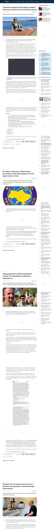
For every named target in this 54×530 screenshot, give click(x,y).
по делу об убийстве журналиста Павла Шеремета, (23, 312)
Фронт (45, 11)
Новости (13, 1)
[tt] (31, 141)
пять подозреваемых (14, 126)
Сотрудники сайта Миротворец (11, 208)
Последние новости (45, 77)
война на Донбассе (10, 456)
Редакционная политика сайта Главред (18, 139)
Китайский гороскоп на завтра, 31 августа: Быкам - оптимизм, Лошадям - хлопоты (46, 59)
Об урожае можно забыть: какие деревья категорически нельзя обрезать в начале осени (46, 69)
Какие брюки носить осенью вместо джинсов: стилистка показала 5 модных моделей (46, 73)
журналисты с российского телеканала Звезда (28, 231)
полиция (4, 456)
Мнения (17, 1)
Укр (42, 1)
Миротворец (5, 246)
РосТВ (14, 246)
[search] (50, 1)
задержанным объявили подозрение (27, 121)
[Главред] (7, 1)
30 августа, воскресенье (43, 113)
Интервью (27, 1)
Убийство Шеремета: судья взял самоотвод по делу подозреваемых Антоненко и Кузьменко (22, 78)
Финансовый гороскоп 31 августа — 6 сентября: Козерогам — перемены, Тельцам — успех (45, 64)
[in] (34, 141)
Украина (18, 246)
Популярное (32, 1)
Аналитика (22, 1)
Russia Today (10, 246)
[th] (23, 141)
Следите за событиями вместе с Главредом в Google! (9, 141)
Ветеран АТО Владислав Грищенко (11, 311)
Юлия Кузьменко (18, 144)
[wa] (21, 141)
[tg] (25, 141)
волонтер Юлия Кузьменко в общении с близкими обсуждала (18, 124)
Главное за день (43, 5)
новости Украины (11, 144)
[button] (3, 1)
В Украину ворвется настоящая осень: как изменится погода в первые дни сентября (46, 55)
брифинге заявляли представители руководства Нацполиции (24, 442)
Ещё (50, 5)
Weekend (37, 1)
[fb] (29, 141)
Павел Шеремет (5, 144)
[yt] (27, 141)
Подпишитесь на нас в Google (34, 12)
